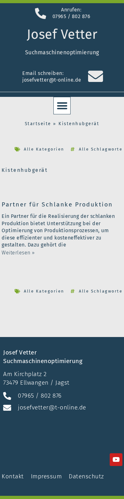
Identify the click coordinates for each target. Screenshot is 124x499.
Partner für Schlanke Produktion (57, 204)
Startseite (38, 123)
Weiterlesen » (18, 253)
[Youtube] (116, 459)
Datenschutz (86, 476)
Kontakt (13, 476)
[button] (62, 105)
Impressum (46, 476)
